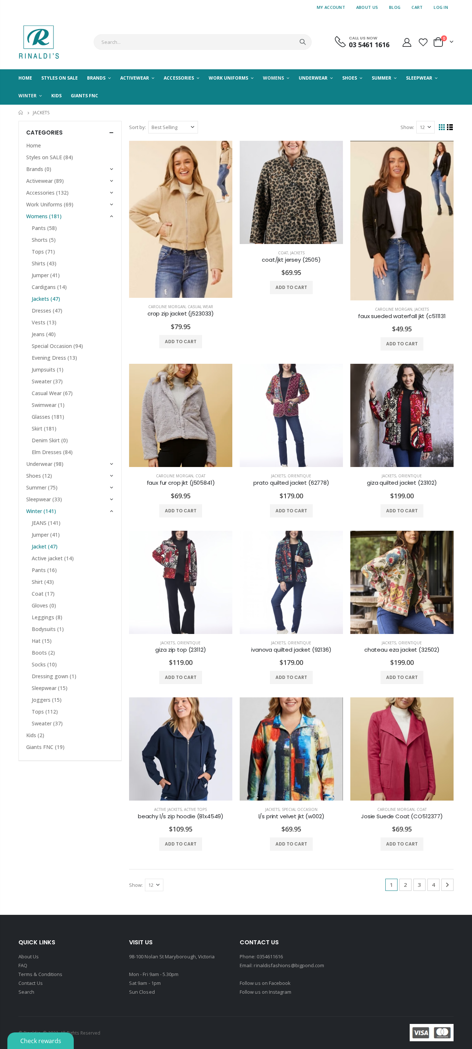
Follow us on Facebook (265, 983)
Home (21, 112)
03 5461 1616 (369, 44)
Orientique (299, 475)
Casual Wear (200, 306)
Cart (417, 7)
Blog (394, 7)
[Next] (447, 885)
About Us (367, 7)
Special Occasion (299, 809)
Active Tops (195, 809)
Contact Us (30, 983)
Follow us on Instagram (265, 992)
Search (302, 42)
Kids (35, 735)
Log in (441, 7)
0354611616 (270, 956)
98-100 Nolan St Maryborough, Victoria (172, 956)
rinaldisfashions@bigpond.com (289, 965)
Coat (283, 252)
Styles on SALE (49, 157)
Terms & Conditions (40, 974)
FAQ (22, 965)
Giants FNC (45, 746)
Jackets (297, 252)
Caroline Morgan (166, 306)
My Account (331, 7)
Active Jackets (168, 809)
